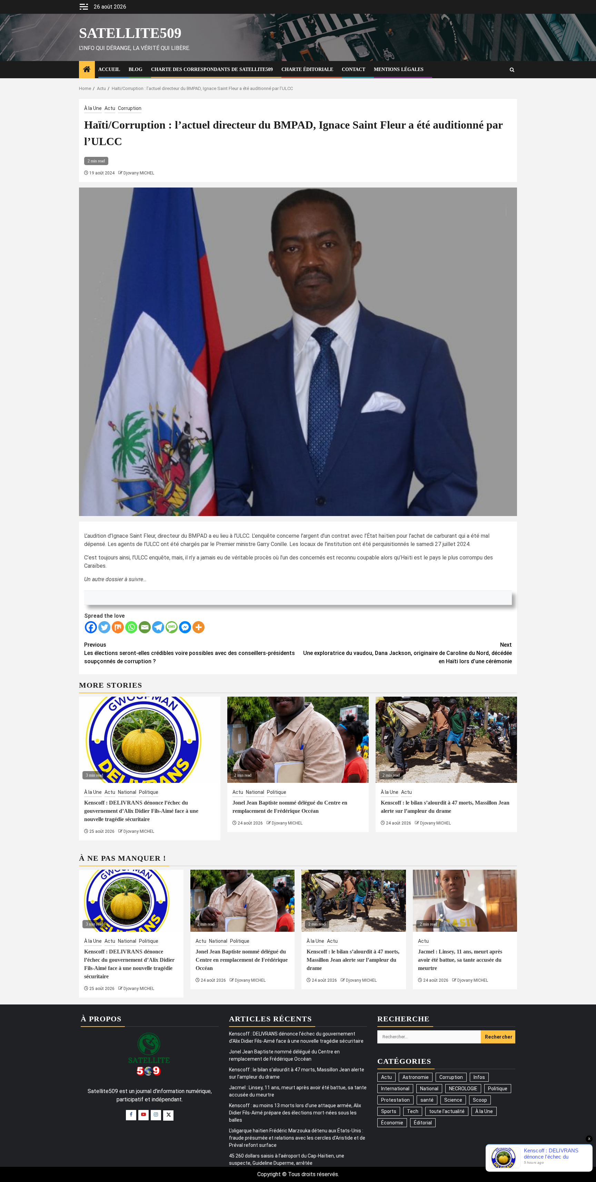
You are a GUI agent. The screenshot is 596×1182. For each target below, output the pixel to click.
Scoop (480, 1100)
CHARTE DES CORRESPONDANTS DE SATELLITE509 (212, 69)
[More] (198, 627)
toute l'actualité (447, 1111)
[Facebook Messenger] (185, 627)
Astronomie (416, 1077)
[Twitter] (104, 627)
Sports (388, 1111)
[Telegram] (158, 627)
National (127, 792)
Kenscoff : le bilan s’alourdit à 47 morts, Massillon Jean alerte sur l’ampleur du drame (353, 960)
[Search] (512, 70)
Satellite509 (130, 33)
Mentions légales (399, 69)
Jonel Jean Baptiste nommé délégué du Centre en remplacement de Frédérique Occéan (242, 960)
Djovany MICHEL (138, 173)
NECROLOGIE (463, 1088)
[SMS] (172, 627)
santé (427, 1100)
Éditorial (423, 1122)
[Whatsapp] (131, 627)
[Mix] (118, 627)
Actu (110, 108)
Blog (135, 69)
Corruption (129, 108)
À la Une (93, 108)
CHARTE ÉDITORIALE (307, 69)
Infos (479, 1077)
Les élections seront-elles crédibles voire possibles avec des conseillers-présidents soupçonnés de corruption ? (189, 653)
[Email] (145, 627)
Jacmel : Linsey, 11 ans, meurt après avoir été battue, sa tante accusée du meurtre (460, 960)
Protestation (395, 1100)
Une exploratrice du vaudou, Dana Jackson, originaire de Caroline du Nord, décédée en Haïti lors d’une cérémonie (407, 653)
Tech (412, 1111)
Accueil (109, 69)
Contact (353, 69)
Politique (148, 792)
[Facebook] (91, 627)
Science (453, 1100)
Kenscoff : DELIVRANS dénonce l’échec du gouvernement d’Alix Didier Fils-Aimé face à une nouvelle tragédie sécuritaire (141, 811)
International (395, 1088)
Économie (392, 1122)
